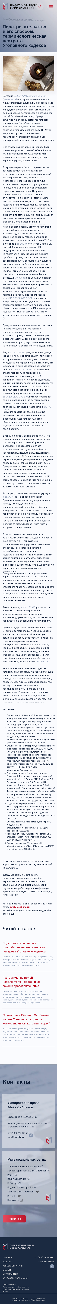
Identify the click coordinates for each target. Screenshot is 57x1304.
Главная (7, 1257)
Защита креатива (16, 1179)
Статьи (7, 1270)
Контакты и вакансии (15, 1278)
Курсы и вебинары (13, 1266)
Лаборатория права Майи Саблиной (27, 1170)
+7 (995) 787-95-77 (18, 1133)
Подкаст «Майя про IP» (20, 1187)
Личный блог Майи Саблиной (23, 1166)
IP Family (11, 1183)
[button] (39, 6)
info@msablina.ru (16, 1137)
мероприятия (10, 1274)
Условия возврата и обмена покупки (16, 1287)
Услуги (7, 1261)
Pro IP (10, 1175)
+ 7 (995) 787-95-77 (44, 1257)
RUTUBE (11, 1196)
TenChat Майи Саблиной (20, 1191)
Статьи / (6, 19)
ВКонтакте (13, 1200)
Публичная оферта (9, 1284)
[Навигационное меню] (51, 6)
